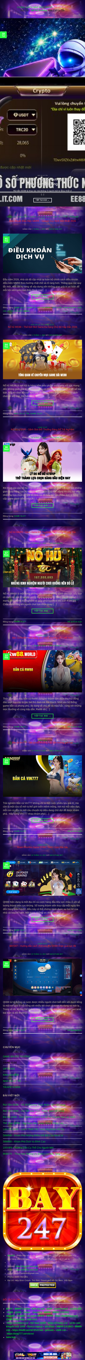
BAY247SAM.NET (55, 229)
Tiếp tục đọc (42, 200)
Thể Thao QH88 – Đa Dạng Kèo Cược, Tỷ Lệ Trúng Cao (33, 1123)
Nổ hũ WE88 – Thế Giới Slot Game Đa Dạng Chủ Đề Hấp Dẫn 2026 (42, 327)
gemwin (49, 1330)
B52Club (38, 1330)
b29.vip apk (38, 1308)
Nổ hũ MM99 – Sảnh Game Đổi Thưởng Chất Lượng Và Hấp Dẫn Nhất (42, 534)
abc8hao (49, 1326)
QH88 (18, 1312)
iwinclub (10, 1337)
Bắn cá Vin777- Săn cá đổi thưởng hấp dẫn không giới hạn (42, 742)
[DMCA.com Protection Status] (42, 1285)
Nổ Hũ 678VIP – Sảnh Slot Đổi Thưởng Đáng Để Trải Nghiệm (42, 429)
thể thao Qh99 (38, 1323)
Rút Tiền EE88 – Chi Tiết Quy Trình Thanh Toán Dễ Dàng (33, 1111)
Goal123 (37, 1312)
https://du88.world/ (22, 1330)
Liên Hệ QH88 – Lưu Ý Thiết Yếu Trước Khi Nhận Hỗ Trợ (33, 1129)
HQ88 (10, 1312)
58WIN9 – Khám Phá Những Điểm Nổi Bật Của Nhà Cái (33, 1135)
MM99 (47, 1312)
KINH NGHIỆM (52, 217)
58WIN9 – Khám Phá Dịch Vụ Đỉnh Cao (24, 1141)
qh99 (49, 1308)
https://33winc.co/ (57, 1323)
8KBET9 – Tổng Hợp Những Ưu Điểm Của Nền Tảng (31, 1153)
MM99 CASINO (61, 1312)
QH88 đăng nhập (15, 1319)
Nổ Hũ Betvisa (39, 10)
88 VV (9, 1308)
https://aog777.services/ (20, 1333)
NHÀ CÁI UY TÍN (65, 217)
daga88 (10, 1316)
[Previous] (6, 112)
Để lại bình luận (75, 622)
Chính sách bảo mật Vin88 (34, 7)
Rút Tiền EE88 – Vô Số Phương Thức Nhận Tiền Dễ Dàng (42, 181)
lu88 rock (32, 1319)
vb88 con (61, 1330)
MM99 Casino (22, 1308)
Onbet (26, 1312)
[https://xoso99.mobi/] (42, 1358)
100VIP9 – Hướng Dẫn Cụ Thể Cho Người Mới (28, 1147)
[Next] (78, 112)
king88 (21, 1316)
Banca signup (35, 1326)
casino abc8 (61, 1308)
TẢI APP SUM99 (22, 311)
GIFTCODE (41, 217)
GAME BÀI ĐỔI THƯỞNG (26, 217)
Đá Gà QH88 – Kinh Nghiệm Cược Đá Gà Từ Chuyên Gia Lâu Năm (39, 1117)
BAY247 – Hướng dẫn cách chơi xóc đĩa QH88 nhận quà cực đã (42, 946)
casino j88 (75, 1308)
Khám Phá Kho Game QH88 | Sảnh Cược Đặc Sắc (42, 847)
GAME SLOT (11, 217)
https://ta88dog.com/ (66, 1316)
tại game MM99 (35, 1316)
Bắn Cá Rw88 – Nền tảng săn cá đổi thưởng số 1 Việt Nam (42, 637)
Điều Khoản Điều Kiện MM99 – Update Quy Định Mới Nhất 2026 (42, 221)
